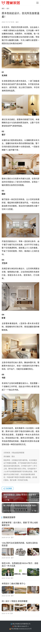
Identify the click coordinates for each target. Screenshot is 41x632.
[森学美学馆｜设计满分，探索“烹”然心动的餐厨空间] (20, 531)
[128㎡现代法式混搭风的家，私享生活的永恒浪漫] (20, 552)
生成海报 (8, 488)
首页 (3, 8)
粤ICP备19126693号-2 (21, 626)
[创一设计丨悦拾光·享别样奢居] (20, 607)
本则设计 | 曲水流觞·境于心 (13, 583)
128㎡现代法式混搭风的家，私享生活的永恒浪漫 (20, 544)
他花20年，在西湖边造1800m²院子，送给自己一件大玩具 (20, 564)
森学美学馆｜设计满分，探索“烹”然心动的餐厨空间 (20, 523)
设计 (17, 22)
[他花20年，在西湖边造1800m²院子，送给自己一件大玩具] (20, 572)
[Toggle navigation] (37, 3)
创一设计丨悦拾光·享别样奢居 (14, 601)
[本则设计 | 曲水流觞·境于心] (20, 590)
